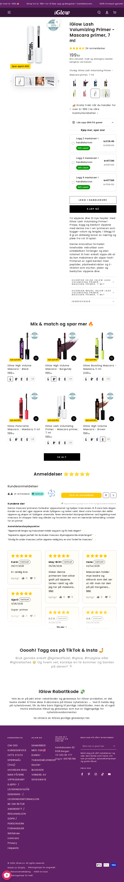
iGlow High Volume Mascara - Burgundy (58, 367)
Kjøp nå (93, 208)
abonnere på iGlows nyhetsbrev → (68, 702)
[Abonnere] (114, 746)
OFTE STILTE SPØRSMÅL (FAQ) (15, 760)
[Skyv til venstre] (11, 81)
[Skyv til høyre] (58, 81)
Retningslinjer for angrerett (41, 867)
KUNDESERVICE (17, 750)
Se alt (62, 457)
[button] (99, 12)
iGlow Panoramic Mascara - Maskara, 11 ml (24, 427)
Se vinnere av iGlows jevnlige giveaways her (62, 718)
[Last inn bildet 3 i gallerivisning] (39, 81)
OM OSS (13, 745)
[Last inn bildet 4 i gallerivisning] (49, 81)
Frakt (87, 59)
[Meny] (9, 12)
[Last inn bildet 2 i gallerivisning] (29, 81)
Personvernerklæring (21, 872)
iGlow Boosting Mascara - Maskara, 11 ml (99, 367)
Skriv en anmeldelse (81, 495)
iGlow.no (20, 863)
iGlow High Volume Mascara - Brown (95, 427)
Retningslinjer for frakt (22, 875)
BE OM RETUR (16, 804)
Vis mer (60, 627)
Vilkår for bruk (41, 872)
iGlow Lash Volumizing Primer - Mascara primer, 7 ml (61, 429)
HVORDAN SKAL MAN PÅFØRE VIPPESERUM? (17, 774)
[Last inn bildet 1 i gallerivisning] (19, 81)
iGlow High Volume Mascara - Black (19, 367)
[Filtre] (106, 495)
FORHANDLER (16, 828)
